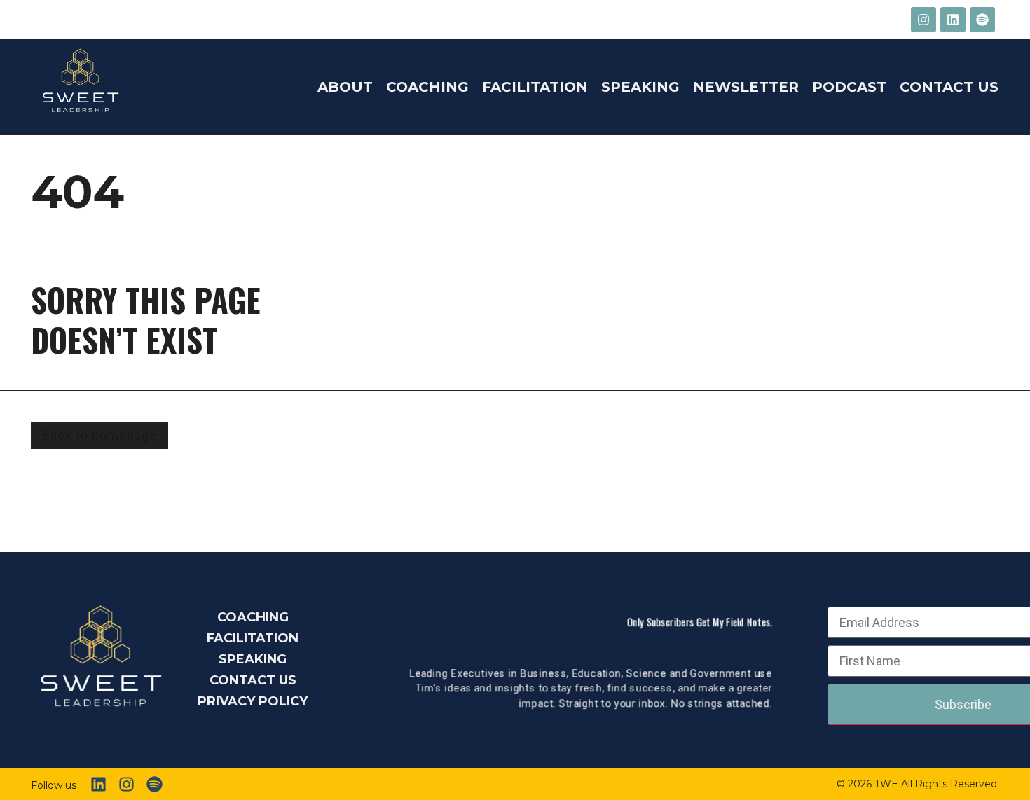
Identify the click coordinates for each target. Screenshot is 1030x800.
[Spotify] (982, 19)
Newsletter (746, 86)
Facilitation (535, 86)
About (345, 86)
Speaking (640, 86)
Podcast (849, 86)
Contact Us (949, 86)
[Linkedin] (953, 19)
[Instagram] (923, 19)
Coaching (427, 86)
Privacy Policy (253, 701)
